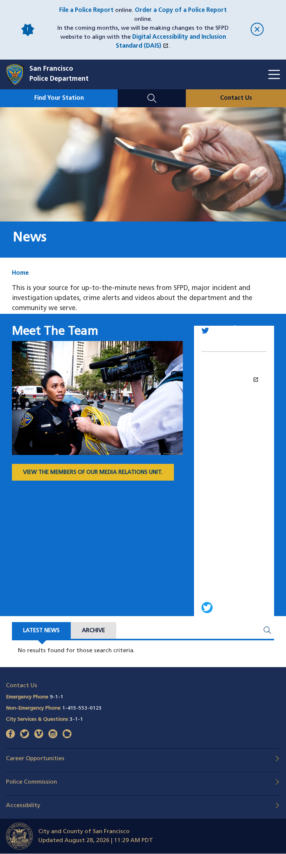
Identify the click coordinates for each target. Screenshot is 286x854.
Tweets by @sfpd (234, 379)
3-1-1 (76, 719)
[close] (257, 30)
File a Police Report (86, 10)
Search (151, 94)
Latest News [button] (41, 631)
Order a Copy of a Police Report (181, 10)
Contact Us (236, 98)
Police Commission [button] (31, 782)
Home (20, 273)
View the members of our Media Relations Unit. (93, 472)
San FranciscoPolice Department (59, 74)
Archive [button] (93, 631)
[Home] (17, 74)
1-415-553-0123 (82, 708)
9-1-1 (56, 697)
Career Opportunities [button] (35, 759)
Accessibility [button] (23, 806)
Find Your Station (59, 98)
